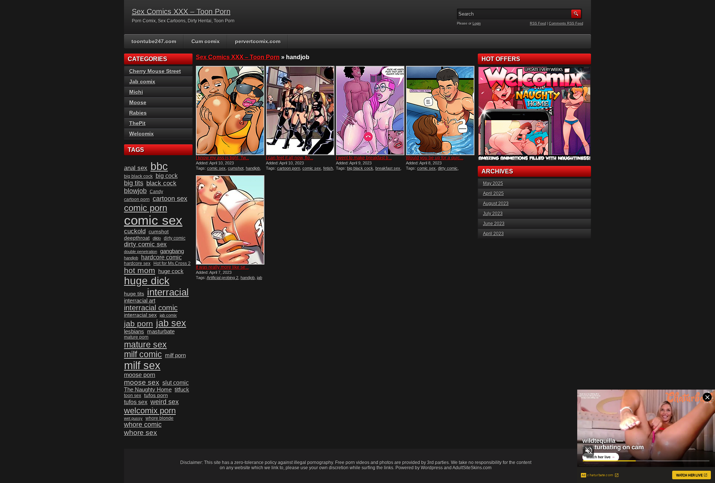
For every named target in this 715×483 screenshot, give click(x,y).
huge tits (134, 294)
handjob (253, 168)
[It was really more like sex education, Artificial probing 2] (230, 220)
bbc (159, 166)
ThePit (137, 123)
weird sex (164, 402)
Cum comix (205, 41)
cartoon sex (170, 198)
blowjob (135, 191)
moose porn (139, 375)
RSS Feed (538, 23)
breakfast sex (387, 168)
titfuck (182, 390)
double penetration (140, 251)
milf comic (143, 354)
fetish (328, 168)
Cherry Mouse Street (155, 71)
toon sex (132, 395)
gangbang (172, 251)
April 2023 (493, 233)
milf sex (142, 365)
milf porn (175, 355)
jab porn (138, 323)
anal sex (135, 168)
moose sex (141, 382)
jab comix (168, 315)
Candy (156, 191)
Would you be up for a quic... (434, 157)
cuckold (135, 231)
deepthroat (137, 238)
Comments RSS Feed (566, 23)
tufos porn (156, 395)
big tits (133, 183)
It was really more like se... (222, 267)
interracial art (139, 301)
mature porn (136, 337)
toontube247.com (153, 41)
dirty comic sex (145, 244)
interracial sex (140, 315)
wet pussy (133, 418)
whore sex (140, 432)
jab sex (171, 323)
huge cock (171, 271)
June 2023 (494, 223)
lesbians (134, 332)
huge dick (146, 281)
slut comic (175, 383)
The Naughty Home (148, 390)
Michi (136, 92)
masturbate (161, 332)
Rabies (138, 113)
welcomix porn (150, 410)
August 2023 (496, 203)
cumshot (236, 168)
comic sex (216, 168)
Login (477, 23)
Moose (137, 102)
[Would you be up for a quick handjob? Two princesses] (440, 110)
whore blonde (160, 418)
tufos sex (135, 402)
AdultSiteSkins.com (472, 467)
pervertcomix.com (257, 41)
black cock (161, 183)
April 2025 (493, 193)
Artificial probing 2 (222, 277)
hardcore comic (161, 257)
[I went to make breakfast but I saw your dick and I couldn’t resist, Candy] (370, 110)
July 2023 (493, 213)
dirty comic (448, 168)
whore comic (143, 424)
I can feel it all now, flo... (289, 157)
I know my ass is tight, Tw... (222, 157)
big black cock (360, 168)
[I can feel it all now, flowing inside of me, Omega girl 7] (300, 110)
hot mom (139, 270)
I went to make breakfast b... (364, 157)
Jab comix (142, 81)
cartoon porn (288, 168)
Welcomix (141, 134)
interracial (168, 292)
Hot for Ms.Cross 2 (172, 263)
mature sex (145, 344)
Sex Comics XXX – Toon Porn (181, 11)
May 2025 (493, 183)
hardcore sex (137, 263)
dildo (157, 238)
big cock (167, 176)
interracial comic (151, 308)
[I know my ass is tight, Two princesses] (230, 110)
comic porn (145, 208)
